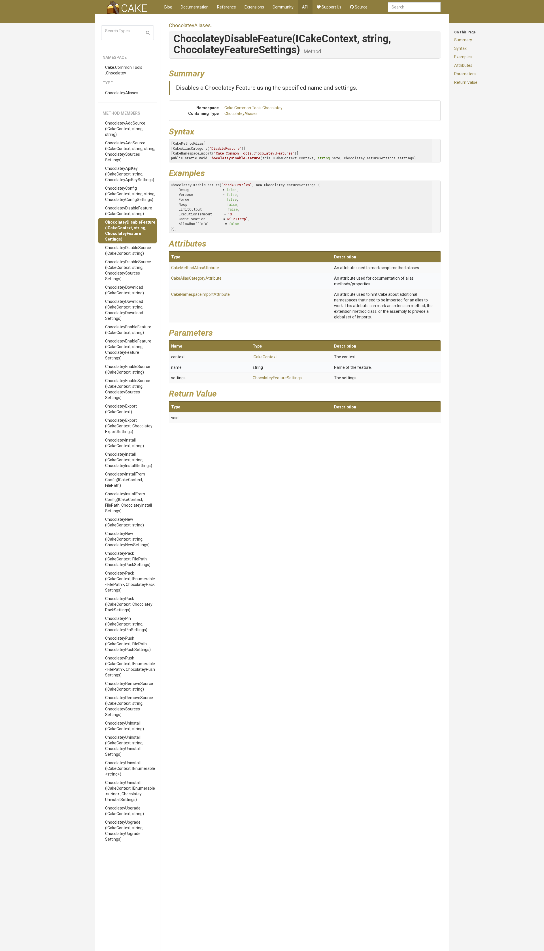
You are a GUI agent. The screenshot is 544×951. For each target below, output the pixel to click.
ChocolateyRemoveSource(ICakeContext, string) (129, 686)
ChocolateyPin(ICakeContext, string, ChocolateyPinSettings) (126, 624)
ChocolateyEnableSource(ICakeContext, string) (127, 369)
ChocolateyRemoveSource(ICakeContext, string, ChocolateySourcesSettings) (129, 706)
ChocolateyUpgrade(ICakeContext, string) (124, 811)
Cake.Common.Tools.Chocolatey (123, 70)
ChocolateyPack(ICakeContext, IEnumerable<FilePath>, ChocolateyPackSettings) (130, 581)
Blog (168, 7)
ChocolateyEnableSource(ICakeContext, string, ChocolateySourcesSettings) (127, 389)
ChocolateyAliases (121, 93)
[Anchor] (209, 72)
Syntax (460, 48)
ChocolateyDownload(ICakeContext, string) (124, 290)
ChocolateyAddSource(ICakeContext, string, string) (125, 129)
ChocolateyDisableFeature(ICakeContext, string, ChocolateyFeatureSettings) (130, 230)
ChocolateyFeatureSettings (277, 378)
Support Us (331, 7)
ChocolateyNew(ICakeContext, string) (124, 522)
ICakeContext (265, 357)
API (305, 7)
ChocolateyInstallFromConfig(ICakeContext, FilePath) (125, 480)
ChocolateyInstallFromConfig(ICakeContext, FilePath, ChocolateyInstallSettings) (128, 502)
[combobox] (414, 7)
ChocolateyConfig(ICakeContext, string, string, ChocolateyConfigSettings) (130, 194)
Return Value (465, 82)
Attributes (463, 65)
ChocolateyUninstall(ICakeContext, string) (124, 726)
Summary (463, 40)
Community (283, 7)
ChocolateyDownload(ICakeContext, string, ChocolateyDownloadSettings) (124, 310)
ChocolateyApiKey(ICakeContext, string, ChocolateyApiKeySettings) (129, 174)
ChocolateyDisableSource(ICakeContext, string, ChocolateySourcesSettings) (128, 270)
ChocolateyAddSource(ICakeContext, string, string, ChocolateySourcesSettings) (130, 151)
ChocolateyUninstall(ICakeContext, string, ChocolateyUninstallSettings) (124, 746)
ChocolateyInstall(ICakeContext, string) (124, 443)
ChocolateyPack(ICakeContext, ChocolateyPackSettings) (128, 604)
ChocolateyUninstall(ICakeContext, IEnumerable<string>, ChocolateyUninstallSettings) (130, 791)
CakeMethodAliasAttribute (195, 267)
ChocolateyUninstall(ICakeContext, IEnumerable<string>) (130, 768)
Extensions (254, 7)
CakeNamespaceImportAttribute (200, 294)
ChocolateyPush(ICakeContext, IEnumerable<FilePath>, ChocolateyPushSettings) (130, 666)
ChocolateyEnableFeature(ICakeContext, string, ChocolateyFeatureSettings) (128, 349)
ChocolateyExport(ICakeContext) (121, 409)
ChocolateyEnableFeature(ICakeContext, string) (128, 330)
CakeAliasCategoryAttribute (196, 278)
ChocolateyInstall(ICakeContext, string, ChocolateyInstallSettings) (128, 460)
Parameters (465, 74)
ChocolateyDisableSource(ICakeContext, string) (128, 250)
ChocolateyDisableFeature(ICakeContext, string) (128, 211)
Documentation (195, 7)
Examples (463, 57)
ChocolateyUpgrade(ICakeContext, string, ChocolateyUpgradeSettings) (124, 830)
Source (360, 7)
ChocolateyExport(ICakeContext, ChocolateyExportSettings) (128, 426)
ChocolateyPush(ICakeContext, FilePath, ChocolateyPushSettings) (128, 644)
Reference (226, 7)
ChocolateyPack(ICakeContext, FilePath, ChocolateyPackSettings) (127, 559)
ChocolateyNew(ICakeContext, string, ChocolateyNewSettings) (127, 539)
